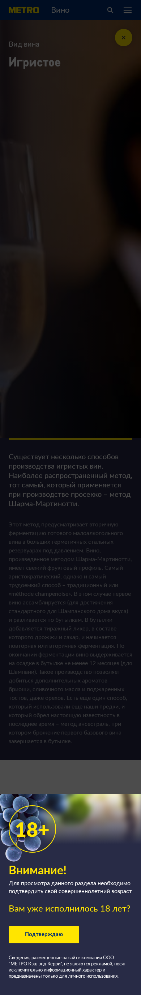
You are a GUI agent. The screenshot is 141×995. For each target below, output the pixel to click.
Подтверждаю (44, 934)
